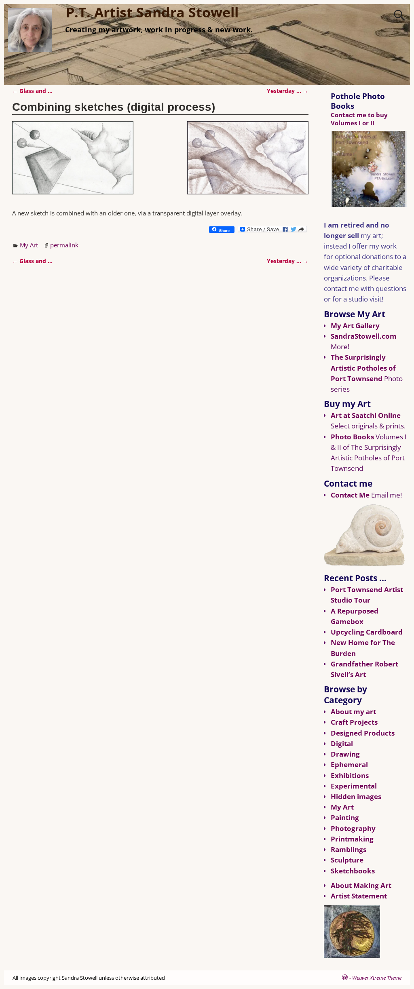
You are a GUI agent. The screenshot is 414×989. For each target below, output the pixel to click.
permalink (64, 245)
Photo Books (352, 436)
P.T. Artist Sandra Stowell (152, 12)
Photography (353, 828)
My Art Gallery (355, 325)
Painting (345, 817)
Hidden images (356, 796)
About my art (353, 711)
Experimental (354, 786)
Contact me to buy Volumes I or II (359, 119)
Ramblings (348, 849)
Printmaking (352, 838)
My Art (29, 245)
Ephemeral (349, 764)
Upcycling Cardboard (367, 632)
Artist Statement (359, 895)
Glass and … (32, 91)
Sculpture (347, 860)
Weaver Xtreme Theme (376, 977)
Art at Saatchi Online (366, 415)
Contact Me (350, 495)
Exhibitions (350, 775)
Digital (342, 743)
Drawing (345, 754)
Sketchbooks (353, 870)
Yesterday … (287, 91)
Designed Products (363, 733)
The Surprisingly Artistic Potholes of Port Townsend (363, 367)
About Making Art (361, 885)
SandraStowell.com (364, 336)
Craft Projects (354, 722)
